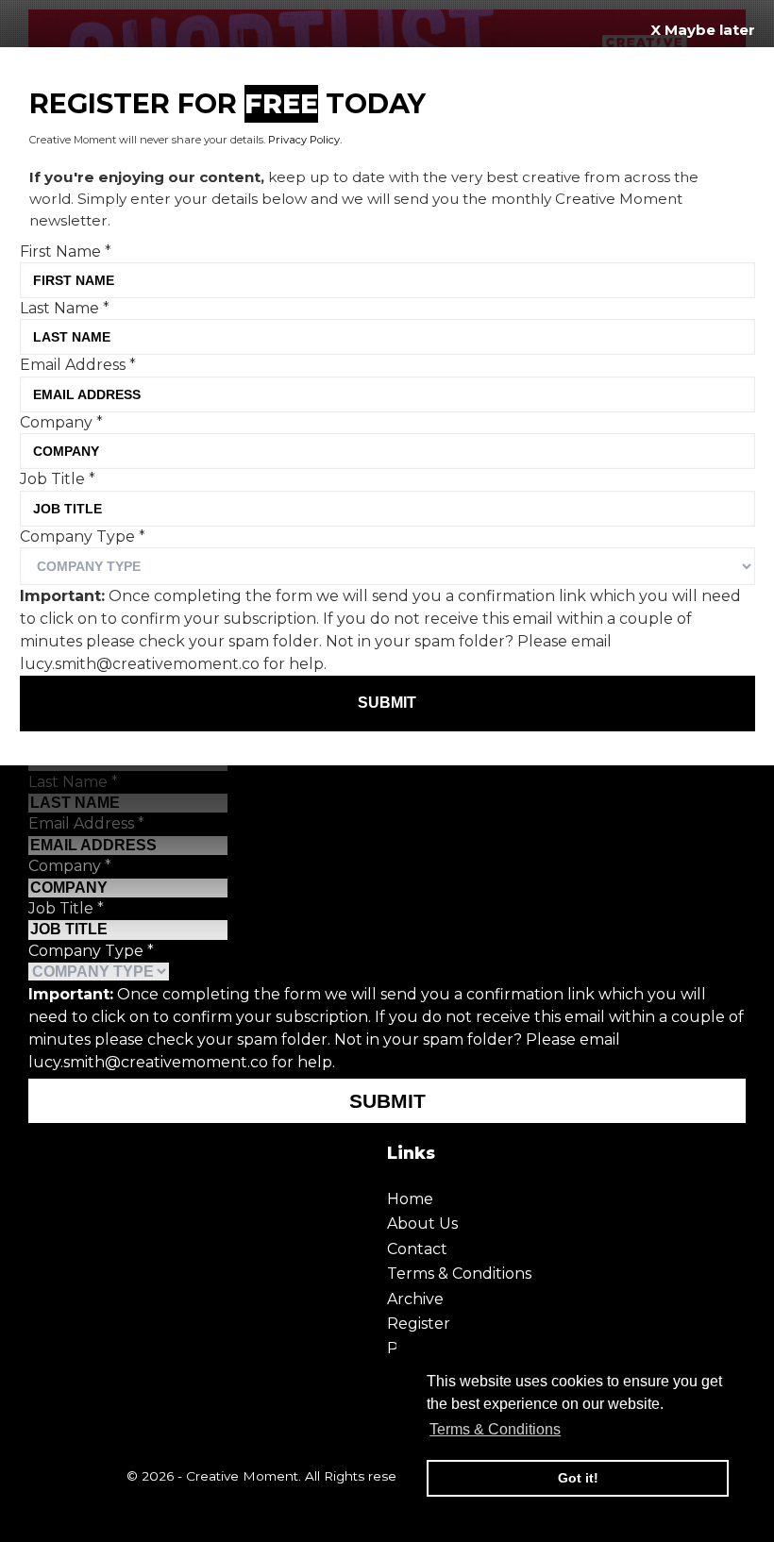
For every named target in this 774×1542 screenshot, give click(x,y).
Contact (417, 1249)
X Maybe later (702, 30)
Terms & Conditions (459, 1273)
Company (69, 866)
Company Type (91, 951)
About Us (422, 1223)
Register (418, 1323)
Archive (415, 1299)
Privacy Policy (304, 139)
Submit (387, 1101)
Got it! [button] (578, 1477)
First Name (65, 251)
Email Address (86, 823)
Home (410, 1199)
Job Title (66, 908)
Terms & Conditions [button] (495, 1429)
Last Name (73, 782)
